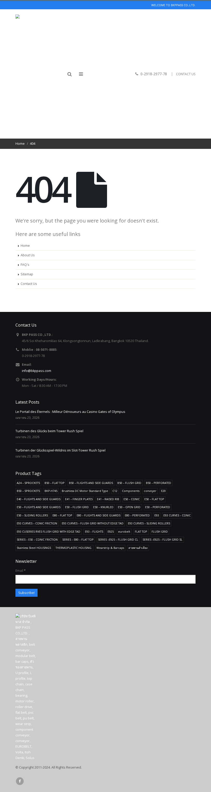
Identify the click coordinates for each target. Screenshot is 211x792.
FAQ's (25, 264)
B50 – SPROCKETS (28, 491)
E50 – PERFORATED (157, 507)
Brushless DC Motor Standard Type (85, 491)
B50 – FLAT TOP (55, 483)
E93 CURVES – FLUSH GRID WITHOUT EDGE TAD (93, 523)
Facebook (20, 781)
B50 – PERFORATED (158, 483)
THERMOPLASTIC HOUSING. (74, 548)
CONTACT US (186, 74)
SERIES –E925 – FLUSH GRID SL (162, 539)
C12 (114, 491)
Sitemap (27, 274)
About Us (28, 255)
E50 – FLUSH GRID (77, 507)
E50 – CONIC (132, 499)
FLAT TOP (141, 531)
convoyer (150, 491)
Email (20, 570)
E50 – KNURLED (103, 507)
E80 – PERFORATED (137, 515)
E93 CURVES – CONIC (177, 515)
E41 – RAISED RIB (108, 499)
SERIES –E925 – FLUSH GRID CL (118, 539)
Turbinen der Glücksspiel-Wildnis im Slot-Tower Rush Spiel (60, 450)
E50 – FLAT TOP (154, 499)
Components (130, 491)
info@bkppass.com (36, 371)
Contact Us (29, 284)
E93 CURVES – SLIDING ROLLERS (149, 523)
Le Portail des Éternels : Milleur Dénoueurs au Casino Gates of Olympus (70, 412)
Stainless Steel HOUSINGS (34, 548)
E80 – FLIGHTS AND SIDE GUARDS (98, 515)
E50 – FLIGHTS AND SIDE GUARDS (38, 507)
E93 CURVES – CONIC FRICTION (37, 523)
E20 (163, 491)
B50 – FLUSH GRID (129, 483)
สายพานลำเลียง (137, 548)
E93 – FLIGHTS (94, 531)
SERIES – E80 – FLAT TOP (78, 539)
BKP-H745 (51, 491)
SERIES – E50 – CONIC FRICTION (37, 539)
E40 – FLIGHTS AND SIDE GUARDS (38, 499)
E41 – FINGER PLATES (79, 499)
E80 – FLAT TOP (62, 515)
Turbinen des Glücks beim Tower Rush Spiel (49, 431)
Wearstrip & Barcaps (110, 548)
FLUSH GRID (160, 531)
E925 (111, 531)
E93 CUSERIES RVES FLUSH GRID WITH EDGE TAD (48, 531)
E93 (156, 515)
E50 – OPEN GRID (129, 507)
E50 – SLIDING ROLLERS (32, 515)
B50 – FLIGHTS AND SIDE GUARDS (91, 483)
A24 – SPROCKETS (28, 483)
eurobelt (124, 531)
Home (25, 245)
